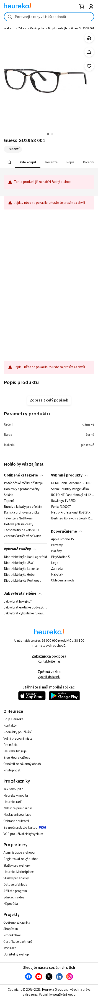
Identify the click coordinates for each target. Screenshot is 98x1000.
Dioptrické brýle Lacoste (21, 569)
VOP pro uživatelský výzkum (23, 834)
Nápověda (10, 903)
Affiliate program (15, 891)
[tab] (27, 162)
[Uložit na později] (89, 66)
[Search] (9, 162)
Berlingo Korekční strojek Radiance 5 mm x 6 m (72, 518)
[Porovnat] (89, 38)
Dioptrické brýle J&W (19, 563)
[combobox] (49, 16)
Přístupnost (12, 770)
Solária (8, 495)
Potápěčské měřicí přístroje (23, 483)
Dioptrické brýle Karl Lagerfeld (25, 557)
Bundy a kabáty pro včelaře (23, 507)
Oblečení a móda (62, 580)
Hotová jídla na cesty (18, 524)
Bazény (56, 551)
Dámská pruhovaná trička (21, 512)
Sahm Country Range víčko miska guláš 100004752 (72, 489)
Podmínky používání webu (57, 994)
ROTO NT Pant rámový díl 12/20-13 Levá (72, 495)
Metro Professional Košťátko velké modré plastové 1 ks (72, 512)
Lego (54, 563)
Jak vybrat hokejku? (18, 601)
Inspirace (9, 948)
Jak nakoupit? (13, 789)
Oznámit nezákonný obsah (22, 764)
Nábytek (57, 575)
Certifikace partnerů (17, 941)
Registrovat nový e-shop (21, 859)
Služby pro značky (16, 878)
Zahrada (57, 569)
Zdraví (22, 28)
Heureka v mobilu (15, 795)
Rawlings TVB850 (63, 501)
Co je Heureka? (14, 719)
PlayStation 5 (60, 557)
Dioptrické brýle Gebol (19, 575)
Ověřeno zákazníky (16, 922)
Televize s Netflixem (18, 518)
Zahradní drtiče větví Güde (22, 536)
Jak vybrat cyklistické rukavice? (25, 613)
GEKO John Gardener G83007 (71, 483)
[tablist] (49, 162)
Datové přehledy (15, 884)
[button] (27, 162)
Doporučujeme (64, 531)
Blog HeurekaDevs (16, 757)
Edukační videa (13, 897)
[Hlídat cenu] (89, 52)
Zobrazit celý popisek (49, 400)
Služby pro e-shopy (17, 865)
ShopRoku (10, 929)
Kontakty (10, 725)
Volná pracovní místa (17, 738)
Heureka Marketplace (18, 872)
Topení (9, 501)
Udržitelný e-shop (16, 954)
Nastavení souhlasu (17, 814)
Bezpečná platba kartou (20, 827)
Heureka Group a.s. (55, 989)
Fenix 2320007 (61, 507)
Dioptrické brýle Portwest (22, 580)
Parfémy (57, 545)
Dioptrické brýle (57, 28)
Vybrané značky (17, 549)
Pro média (10, 745)
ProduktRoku (12, 935)
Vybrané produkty (67, 475)
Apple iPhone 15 (62, 539)
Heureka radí (12, 802)
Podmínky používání (17, 732)
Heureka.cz (8, 28)
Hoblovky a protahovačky (21, 489)
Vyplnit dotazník (49, 677)
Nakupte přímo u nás (18, 808)
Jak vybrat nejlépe (20, 593)
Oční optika (37, 28)
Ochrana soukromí (16, 821)
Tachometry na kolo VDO (21, 530)
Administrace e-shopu (19, 852)
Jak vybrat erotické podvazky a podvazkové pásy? (25, 607)
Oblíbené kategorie (21, 475)
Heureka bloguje (15, 751)
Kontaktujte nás (49, 661)
